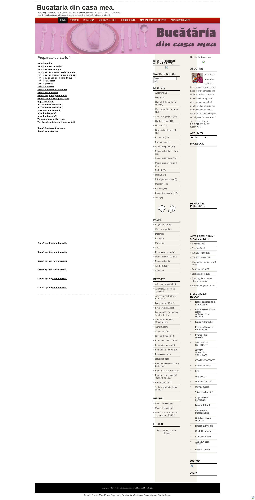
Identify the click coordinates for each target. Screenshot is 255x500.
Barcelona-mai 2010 (164, 303)
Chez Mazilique (203, 436)
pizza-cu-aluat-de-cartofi (49, 104)
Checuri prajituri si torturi (167, 109)
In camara (88, 20)
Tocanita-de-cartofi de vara (51, 119)
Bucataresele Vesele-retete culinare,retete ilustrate (205, 313)
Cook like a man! (203, 431)
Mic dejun (160, 243)
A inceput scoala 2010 (165, 284)
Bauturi (158, 97)
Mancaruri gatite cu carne (167, 151)
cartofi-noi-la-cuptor (47, 92)
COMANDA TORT (205, 360)
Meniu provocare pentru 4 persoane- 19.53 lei (166, 413)
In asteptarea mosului (165, 345)
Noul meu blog (162, 359)
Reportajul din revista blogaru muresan (202, 279)
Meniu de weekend (164, 403)
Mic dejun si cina (107, 20)
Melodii (158, 170)
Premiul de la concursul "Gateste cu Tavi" (166, 376)
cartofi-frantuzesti (46, 81)
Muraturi (159, 184)
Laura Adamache (204, 322)
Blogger (166, 433)
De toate (159, 125)
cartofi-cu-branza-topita (49, 69)
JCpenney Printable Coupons (160, 495)
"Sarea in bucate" (204, 392)
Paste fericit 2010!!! (201, 269)
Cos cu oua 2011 (163, 331)
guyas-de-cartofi (45, 101)
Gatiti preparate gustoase (203, 419)
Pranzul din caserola (201, 336)
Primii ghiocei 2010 (201, 274)
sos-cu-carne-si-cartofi (49, 110)
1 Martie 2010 (198, 243)
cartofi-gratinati (45, 84)
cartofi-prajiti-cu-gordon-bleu (52, 95)
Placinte (158, 188)
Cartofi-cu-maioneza (47, 131)
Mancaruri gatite (180, 20)
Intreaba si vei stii (204, 426)
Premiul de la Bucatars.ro (167, 370)
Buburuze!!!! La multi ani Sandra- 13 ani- (167, 313)
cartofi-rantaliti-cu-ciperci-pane (53, 98)
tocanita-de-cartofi (46, 113)
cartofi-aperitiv (44, 63)
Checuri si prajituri (163, 116)
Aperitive (159, 93)
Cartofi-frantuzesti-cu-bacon (51, 128)
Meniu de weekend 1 (165, 408)
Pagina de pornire (163, 224)
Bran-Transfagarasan (164, 307)
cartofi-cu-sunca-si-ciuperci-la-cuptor (56, 78)
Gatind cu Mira (203, 365)
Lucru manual (161, 142)
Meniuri (158, 174)
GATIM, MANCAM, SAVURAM (201, 352)
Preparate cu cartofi (54, 57)
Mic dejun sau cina (164, 179)
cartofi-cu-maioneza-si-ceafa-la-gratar (56, 72)
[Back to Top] (253, 497)
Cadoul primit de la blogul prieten (164, 320)
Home (63, 20)
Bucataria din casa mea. (76, 7)
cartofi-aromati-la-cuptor (49, 66)
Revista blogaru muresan (203, 285)
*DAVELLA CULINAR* (201, 343)
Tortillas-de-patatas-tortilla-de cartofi (56, 122)
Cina (157, 247)
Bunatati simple (203, 405)
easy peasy (200, 376)
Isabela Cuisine (202, 449)
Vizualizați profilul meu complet (200, 124)
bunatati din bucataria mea (202, 411)
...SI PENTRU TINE (202, 443)
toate (157, 197)
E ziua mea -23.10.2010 (166, 340)
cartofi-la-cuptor (45, 86)
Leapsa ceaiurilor (163, 354)
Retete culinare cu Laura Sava (204, 328)
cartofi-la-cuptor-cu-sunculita (52, 89)
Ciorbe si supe (128, 20)
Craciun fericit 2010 (164, 336)
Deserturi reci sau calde (166, 130)
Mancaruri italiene (163, 158)
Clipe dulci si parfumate (201, 398)
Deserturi (159, 234)
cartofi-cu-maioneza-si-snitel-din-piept (56, 75)
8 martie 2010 (198, 248)
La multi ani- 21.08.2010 (166, 349)
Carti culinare (161, 327)
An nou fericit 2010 (201, 253)
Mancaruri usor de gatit (153, 20)
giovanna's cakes (203, 381)
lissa (197, 371)
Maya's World (202, 387)
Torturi (74, 20)
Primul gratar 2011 (163, 382)
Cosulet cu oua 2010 (201, 257)
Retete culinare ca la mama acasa (205, 303)
